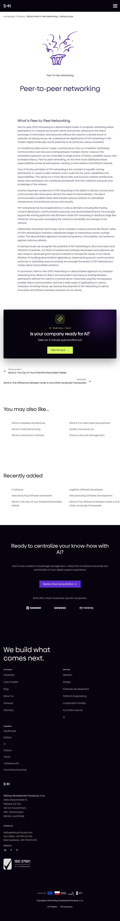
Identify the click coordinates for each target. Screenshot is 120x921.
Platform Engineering (74, 696)
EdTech (8, 737)
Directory (9, 710)
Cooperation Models (74, 703)
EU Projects (52, 907)
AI (64, 717)
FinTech (8, 750)
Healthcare (10, 731)
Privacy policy (66, 907)
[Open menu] (114, 6)
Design (67, 682)
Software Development (76, 689)
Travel (7, 757)
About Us (9, 696)
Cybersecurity (11, 763)
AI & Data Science (73, 710)
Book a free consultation (58, 584)
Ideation (67, 675)
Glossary (8, 703)
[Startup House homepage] (58, 5)
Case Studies (11, 682)
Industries (9, 675)
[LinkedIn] (5, 850)
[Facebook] (11, 850)
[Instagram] (17, 850)
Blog (6, 689)
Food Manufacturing (15, 769)
